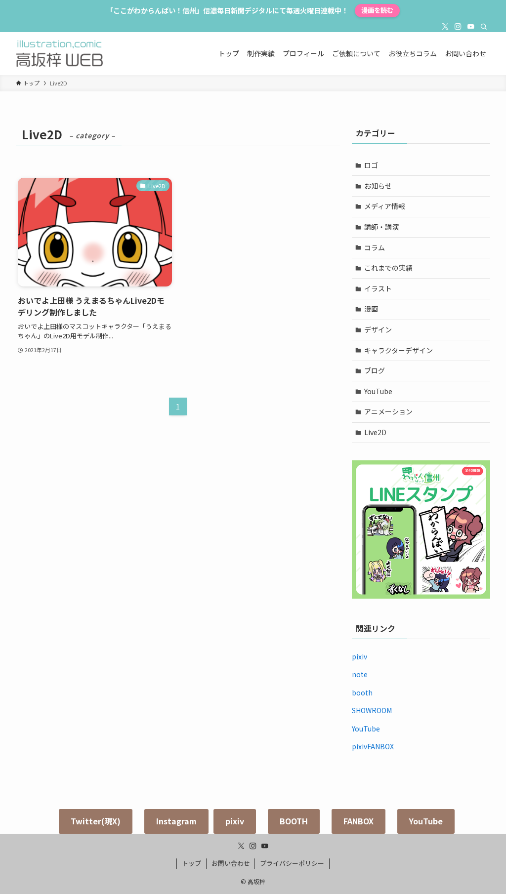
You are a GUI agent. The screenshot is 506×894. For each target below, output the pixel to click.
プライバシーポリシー (292, 863)
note (360, 674)
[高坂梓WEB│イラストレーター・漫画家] (59, 53)
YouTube (378, 391)
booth (362, 692)
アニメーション (388, 411)
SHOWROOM (372, 710)
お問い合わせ (230, 863)
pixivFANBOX (373, 746)
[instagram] (458, 26)
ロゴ (371, 165)
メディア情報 (384, 206)
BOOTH (294, 821)
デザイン (378, 329)
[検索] (483, 26)
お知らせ (378, 186)
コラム (374, 247)
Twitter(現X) (96, 821)
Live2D (375, 432)
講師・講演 (381, 227)
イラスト (378, 288)
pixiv (359, 656)
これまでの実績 (388, 268)
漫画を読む (377, 10)
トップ (191, 863)
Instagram (176, 821)
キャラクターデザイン (398, 350)
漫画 (371, 309)
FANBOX (358, 821)
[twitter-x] (445, 26)
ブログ (374, 370)
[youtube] (470, 26)
